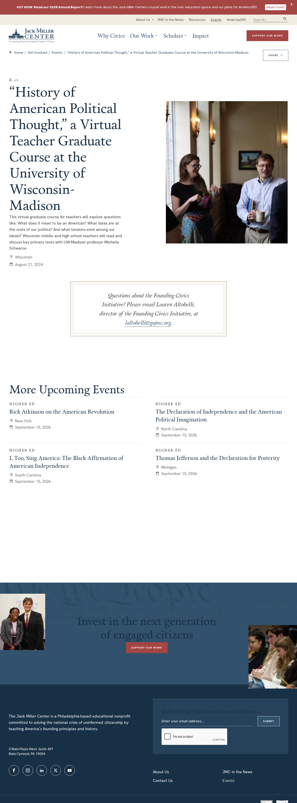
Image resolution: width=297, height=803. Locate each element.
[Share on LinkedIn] (276, 85)
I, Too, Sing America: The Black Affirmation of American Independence (66, 461)
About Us (161, 771)
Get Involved (37, 52)
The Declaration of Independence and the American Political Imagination (218, 415)
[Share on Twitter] (276, 76)
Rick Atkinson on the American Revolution (61, 411)
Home (18, 52)
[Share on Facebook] (276, 67)
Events (57, 52)
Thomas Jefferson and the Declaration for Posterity (217, 458)
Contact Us (163, 780)
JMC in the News (237, 771)
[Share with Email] (276, 95)
